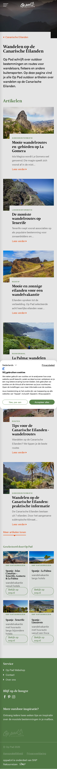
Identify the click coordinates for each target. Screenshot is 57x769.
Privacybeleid (48, 364)
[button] (9, 365)
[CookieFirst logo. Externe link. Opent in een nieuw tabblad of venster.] (3, 368)
